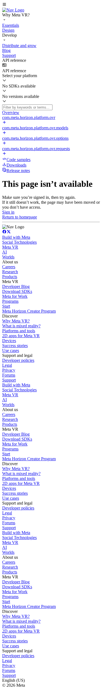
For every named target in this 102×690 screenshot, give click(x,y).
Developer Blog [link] (16, 286)
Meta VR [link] (10, 247)
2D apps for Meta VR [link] (21, 335)
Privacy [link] (8, 370)
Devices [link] (9, 340)
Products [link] (9, 276)
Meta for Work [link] (14, 296)
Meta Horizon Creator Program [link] (29, 311)
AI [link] (4, 252)
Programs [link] (10, 301)
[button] (51, 5)
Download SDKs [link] (17, 291)
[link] (13, 10)
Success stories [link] (15, 345)
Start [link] (6, 306)
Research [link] (10, 271)
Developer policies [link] (18, 360)
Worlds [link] (8, 257)
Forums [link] (8, 375)
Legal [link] (7, 365)
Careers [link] (8, 266)
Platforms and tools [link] (18, 330)
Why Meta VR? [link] (16, 321)
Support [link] (9, 380)
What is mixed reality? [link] (21, 326)
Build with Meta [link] (16, 237)
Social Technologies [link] (19, 242)
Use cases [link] (10, 350)
